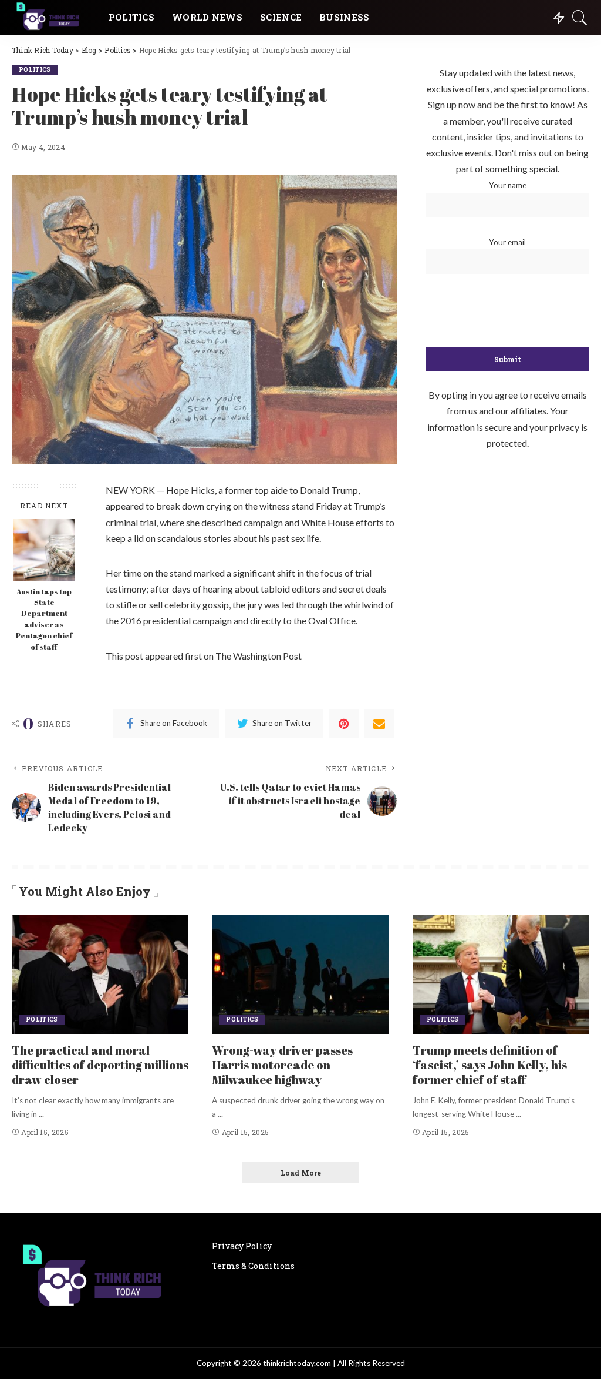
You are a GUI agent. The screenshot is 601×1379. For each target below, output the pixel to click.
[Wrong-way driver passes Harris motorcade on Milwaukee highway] (300, 975)
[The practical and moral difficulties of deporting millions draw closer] (100, 975)
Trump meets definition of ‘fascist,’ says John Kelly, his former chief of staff (490, 1064)
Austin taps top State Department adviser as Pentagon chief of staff (44, 619)
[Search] (579, 17)
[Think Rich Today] (51, 17)
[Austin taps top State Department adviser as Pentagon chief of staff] (44, 550)
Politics (35, 69)
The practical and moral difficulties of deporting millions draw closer (100, 1064)
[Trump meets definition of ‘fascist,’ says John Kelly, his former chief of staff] (501, 975)
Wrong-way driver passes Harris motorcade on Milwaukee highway (282, 1064)
